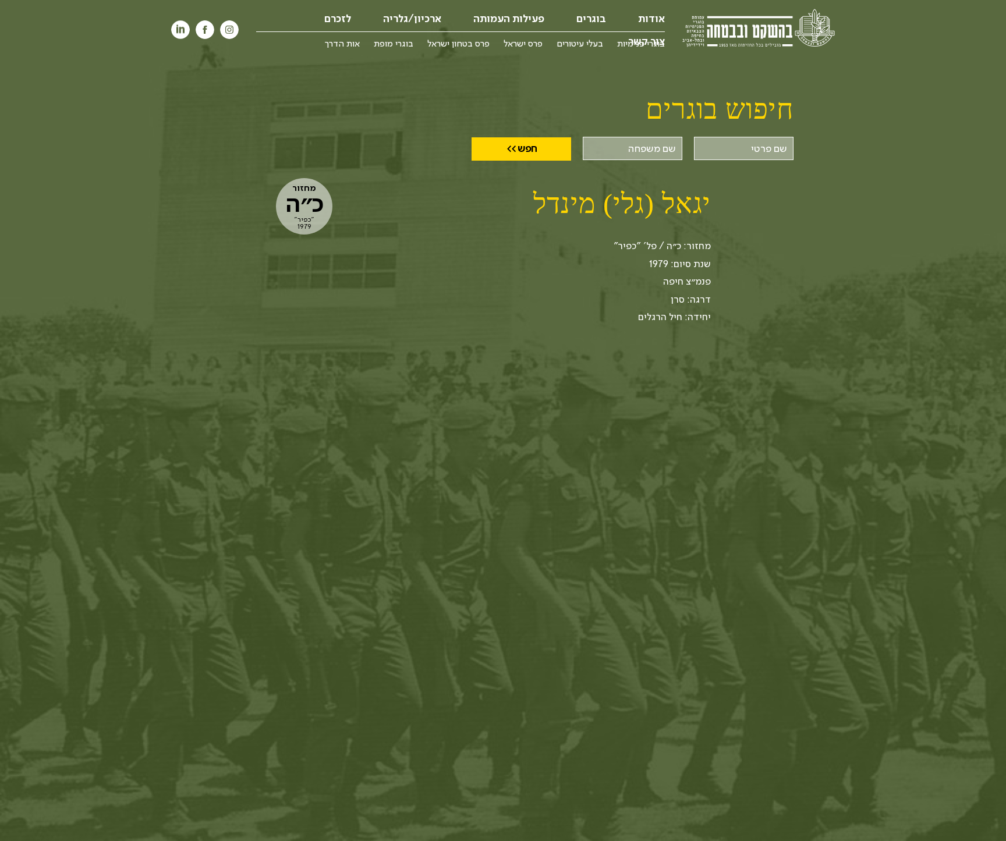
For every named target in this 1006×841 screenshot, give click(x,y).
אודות (651, 19)
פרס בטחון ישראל (458, 43)
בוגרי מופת (393, 43)
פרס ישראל (523, 43)
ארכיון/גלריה (412, 19)
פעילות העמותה (508, 19)
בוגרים (591, 19)
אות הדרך (342, 43)
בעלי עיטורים (580, 43)
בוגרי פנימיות (641, 43)
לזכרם (337, 19)
